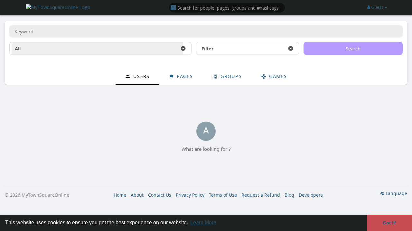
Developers (311, 195)
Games (277, 76)
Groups (230, 76)
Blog (289, 195)
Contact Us (159, 195)
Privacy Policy (190, 195)
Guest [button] (377, 7)
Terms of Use (223, 195)
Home (120, 195)
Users (140, 76)
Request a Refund (260, 195)
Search (353, 48)
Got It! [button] (390, 222)
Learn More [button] (203, 222)
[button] (227, 7)
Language (395, 193)
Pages (184, 76)
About (137, 195)
